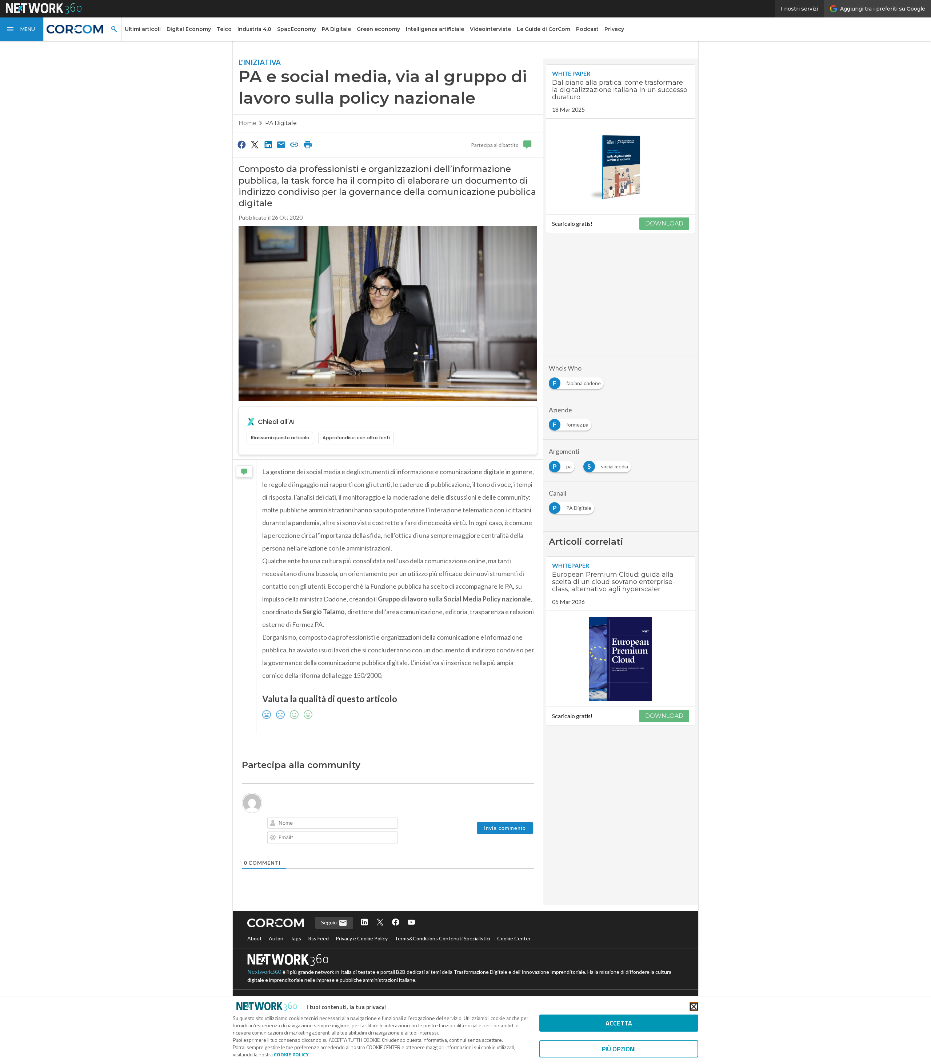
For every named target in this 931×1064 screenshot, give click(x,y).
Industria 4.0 (254, 29)
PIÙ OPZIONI (619, 1049)
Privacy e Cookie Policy (362, 938)
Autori (276, 938)
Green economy (378, 29)
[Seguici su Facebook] (395, 923)
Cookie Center (514, 938)
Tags (295, 938)
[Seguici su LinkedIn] (364, 923)
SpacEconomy (296, 29)
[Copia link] (294, 144)
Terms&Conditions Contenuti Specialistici (442, 938)
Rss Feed (318, 938)
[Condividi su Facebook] (241, 144)
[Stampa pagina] (307, 144)
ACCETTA (619, 1023)
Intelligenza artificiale (435, 29)
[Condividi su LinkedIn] (268, 144)
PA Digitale (336, 29)
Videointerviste (490, 29)
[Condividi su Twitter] (254, 144)
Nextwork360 (264, 972)
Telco (224, 29)
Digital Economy (189, 29)
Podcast (587, 29)
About (254, 938)
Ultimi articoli (143, 29)
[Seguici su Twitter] (380, 923)
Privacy (614, 29)
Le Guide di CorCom (543, 29)
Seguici (330, 922)
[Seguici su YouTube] (411, 923)
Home (247, 123)
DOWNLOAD (664, 223)
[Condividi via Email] (281, 144)
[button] (22, 29)
